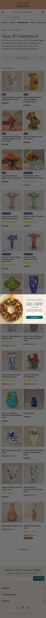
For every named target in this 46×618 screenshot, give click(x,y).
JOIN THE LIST (34, 317)
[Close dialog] (1, 295)
